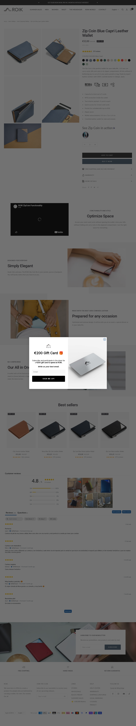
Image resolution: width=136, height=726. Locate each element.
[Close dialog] (104, 339)
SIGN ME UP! (49, 379)
